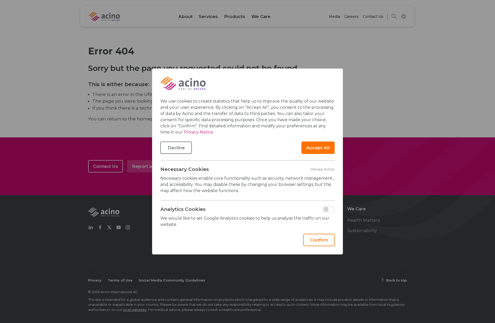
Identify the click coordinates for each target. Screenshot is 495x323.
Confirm (319, 240)
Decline (176, 147)
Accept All (318, 147)
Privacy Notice (198, 132)
